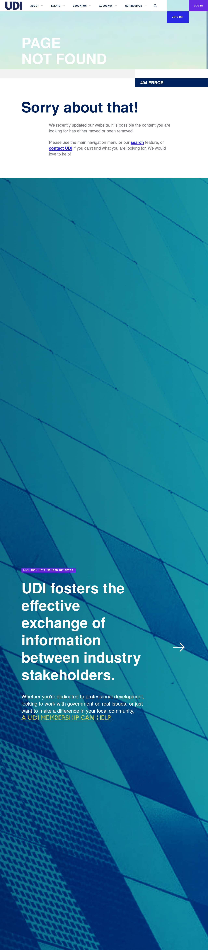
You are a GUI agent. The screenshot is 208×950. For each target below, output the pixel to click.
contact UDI (60, 148)
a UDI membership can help (66, 717)
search (137, 142)
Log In (198, 5)
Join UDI (177, 17)
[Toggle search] (155, 5)
